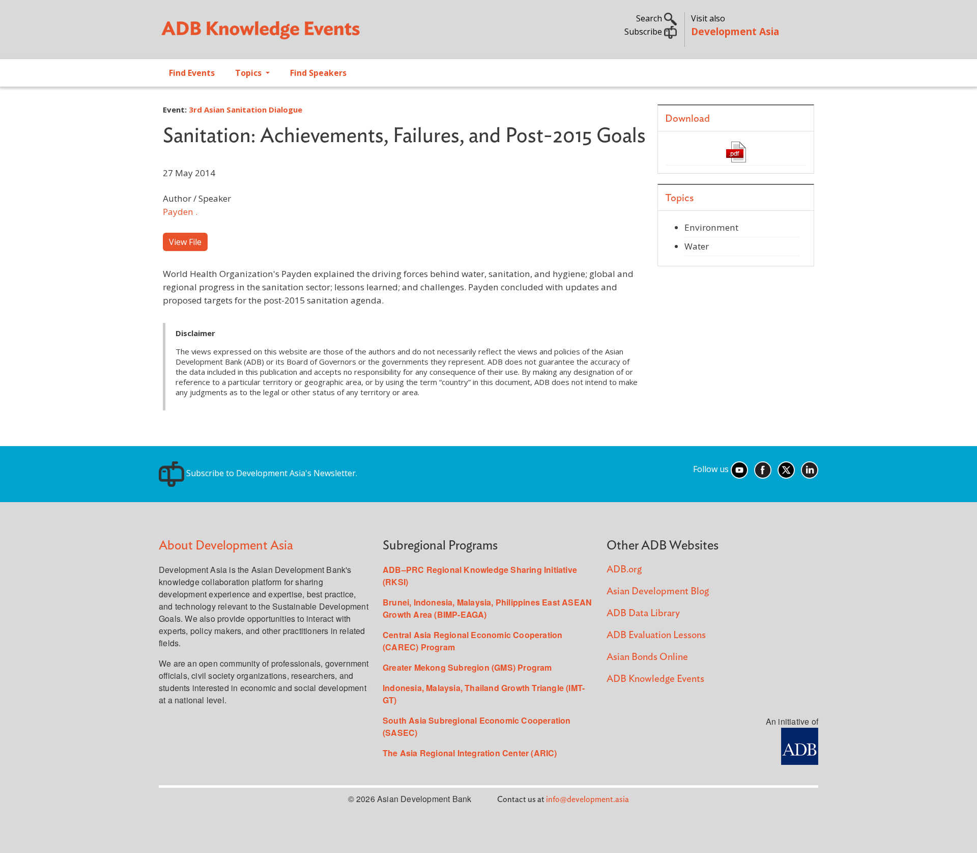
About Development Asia (226, 545)
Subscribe (644, 31)
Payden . (180, 211)
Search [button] (650, 18)
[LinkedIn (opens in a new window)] (809, 469)
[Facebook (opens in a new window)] (762, 469)
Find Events (192, 72)
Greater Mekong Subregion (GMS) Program (467, 667)
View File (185, 241)
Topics (249, 72)
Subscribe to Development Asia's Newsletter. (270, 473)
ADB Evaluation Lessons (656, 635)
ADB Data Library (643, 613)
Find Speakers (318, 72)
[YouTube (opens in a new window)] (739, 469)
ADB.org (624, 569)
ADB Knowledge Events (655, 679)
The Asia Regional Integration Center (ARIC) (470, 753)
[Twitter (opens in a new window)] (786, 469)
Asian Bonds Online (647, 657)
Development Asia (735, 31)
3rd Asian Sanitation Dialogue (245, 109)
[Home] (318, 33)
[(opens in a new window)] (799, 745)
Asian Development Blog (658, 591)
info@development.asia (587, 799)
